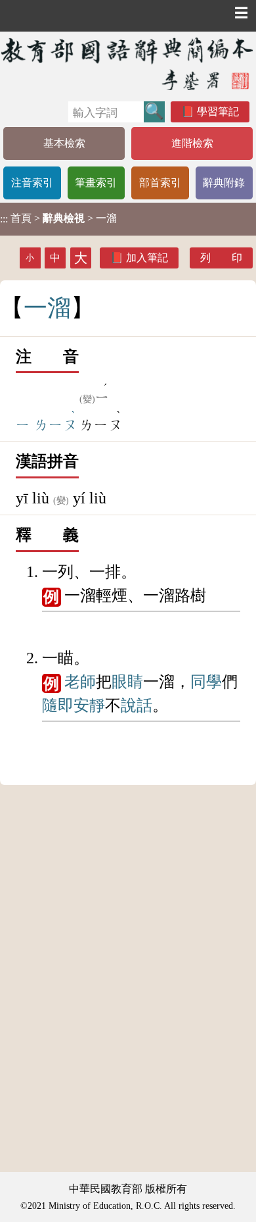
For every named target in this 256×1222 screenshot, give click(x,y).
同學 (206, 681)
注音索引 (32, 182)
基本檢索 (64, 143)
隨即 (58, 705)
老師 (80, 681)
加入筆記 (147, 257)
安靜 (89, 705)
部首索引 (160, 182)
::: (4, 218)
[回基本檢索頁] (128, 63)
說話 (136, 705)
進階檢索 (192, 143)
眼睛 (127, 681)
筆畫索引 (96, 182)
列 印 (221, 257)
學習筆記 (218, 111)
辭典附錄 (224, 182)
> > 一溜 (58, 218)
